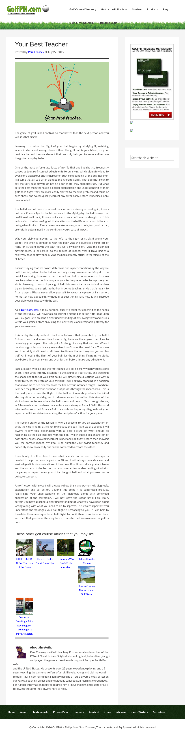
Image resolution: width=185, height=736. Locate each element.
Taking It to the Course (87, 561)
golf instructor (29, 309)
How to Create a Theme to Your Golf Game (86, 590)
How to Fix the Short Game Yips (45, 561)
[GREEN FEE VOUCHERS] (131, 123)
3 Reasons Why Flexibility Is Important (66, 563)
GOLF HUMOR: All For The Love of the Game (24, 563)
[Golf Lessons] (131, 131)
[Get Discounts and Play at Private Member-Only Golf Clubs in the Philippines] (152, 118)
